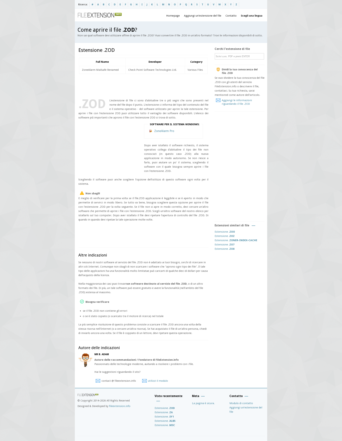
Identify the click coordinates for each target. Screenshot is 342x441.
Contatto (231, 15)
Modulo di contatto (241, 403)
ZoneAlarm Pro (164, 131)
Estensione (225, 231)
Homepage (173, 15)
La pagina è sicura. (203, 403)
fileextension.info (119, 406)
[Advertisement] (143, 85)
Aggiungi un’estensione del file (202, 15)
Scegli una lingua (251, 15)
